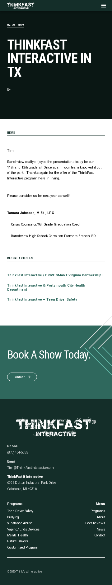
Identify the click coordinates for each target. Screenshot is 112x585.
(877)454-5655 (17, 452)
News (101, 529)
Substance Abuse (20, 523)
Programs (98, 511)
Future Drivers (17, 541)
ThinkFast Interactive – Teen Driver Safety (42, 299)
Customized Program (22, 547)
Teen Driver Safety (20, 511)
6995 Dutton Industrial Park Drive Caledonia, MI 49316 (31, 486)
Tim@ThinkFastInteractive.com (30, 468)
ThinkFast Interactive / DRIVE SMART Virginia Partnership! (54, 275)
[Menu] (103, 5)
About (101, 517)
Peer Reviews (95, 523)
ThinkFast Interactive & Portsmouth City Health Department (46, 287)
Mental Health (17, 535)
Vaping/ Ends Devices (23, 529)
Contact (99, 535)
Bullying (13, 517)
